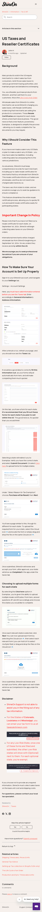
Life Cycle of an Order (28, 97)
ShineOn (5, 12)
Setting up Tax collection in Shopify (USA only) (21, 866)
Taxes (13, 806)
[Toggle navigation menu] (36, 4)
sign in (9, 894)
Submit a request (30, 838)
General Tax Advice (10, 862)
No (27, 827)
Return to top (7, 846)
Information (14, 12)
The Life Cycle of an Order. (12, 870)
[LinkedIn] (10, 814)
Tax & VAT (24, 12)
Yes (15, 827)
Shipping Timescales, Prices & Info (16, 857)
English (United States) (28, 907)
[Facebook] (3, 814)
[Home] (9, 4)
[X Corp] (6, 814)
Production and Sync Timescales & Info (18, 875)
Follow (6, 57)
